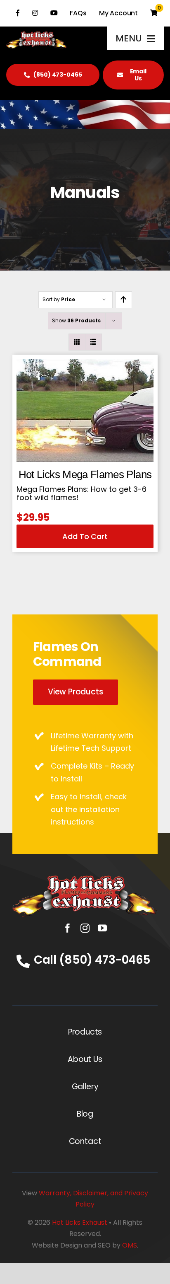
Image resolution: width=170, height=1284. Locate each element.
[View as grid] (77, 342)
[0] (154, 13)
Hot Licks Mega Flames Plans (85, 474)
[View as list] (93, 342)
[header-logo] (85, 879)
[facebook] (67, 928)
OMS (129, 1245)
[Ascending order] (124, 300)
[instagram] (85, 928)
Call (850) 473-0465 (92, 960)
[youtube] (102, 928)
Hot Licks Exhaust (79, 1222)
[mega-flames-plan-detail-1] (85, 362)
